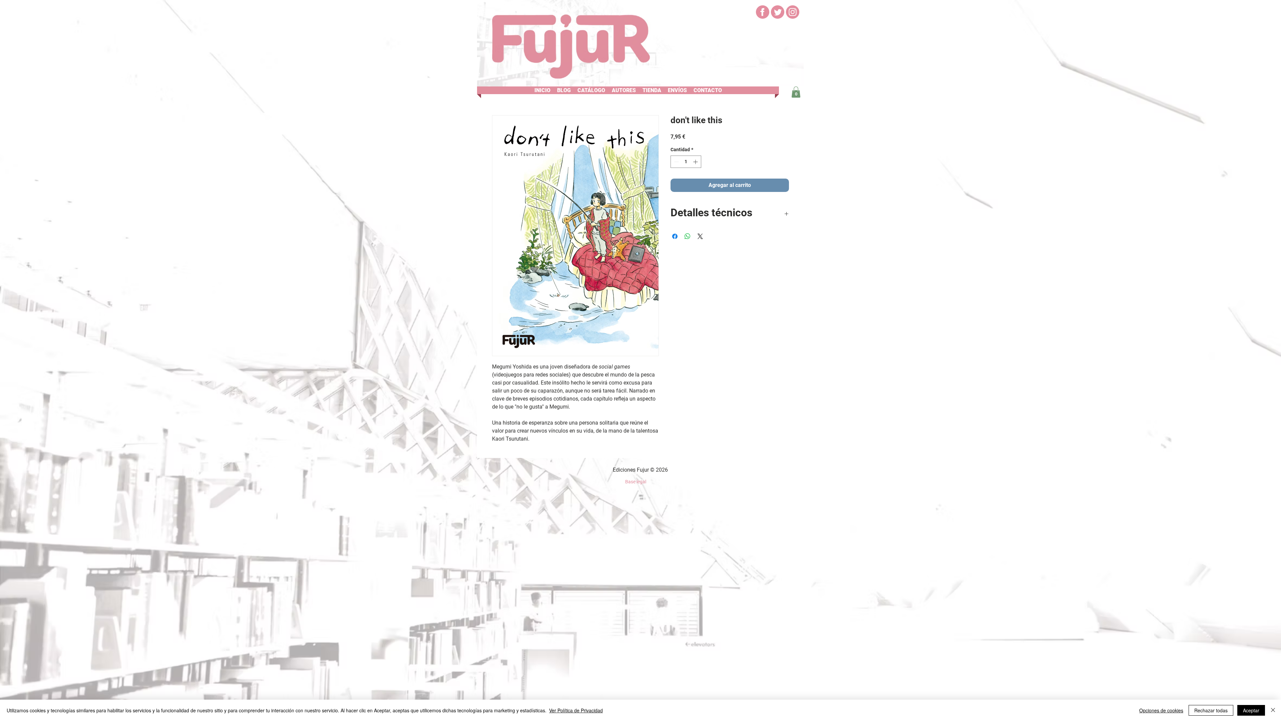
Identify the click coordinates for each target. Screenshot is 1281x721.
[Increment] (696, 162)
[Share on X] (700, 236)
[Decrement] (676, 162)
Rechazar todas (1211, 710)
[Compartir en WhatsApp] (688, 236)
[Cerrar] (1273, 710)
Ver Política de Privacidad (576, 710)
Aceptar (1251, 710)
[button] (564, 90)
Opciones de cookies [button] (1161, 710)
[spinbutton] (686, 162)
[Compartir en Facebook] (675, 236)
